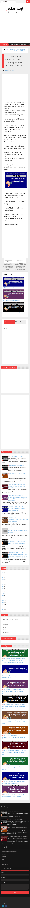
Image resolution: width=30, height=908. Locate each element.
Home (7, 49)
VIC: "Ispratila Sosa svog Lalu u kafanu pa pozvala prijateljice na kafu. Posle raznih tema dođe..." (14, 721)
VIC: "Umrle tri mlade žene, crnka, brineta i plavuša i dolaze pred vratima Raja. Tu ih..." (17, 486)
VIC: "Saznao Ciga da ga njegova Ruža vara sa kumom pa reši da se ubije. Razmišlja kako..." (14, 752)
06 (3, 600)
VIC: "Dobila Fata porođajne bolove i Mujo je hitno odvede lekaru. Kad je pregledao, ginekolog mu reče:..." (14, 691)
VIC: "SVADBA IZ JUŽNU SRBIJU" (16, 465)
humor (11, 49)
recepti (6, 624)
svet (5, 627)
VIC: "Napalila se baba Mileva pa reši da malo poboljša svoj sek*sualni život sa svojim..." (13, 767)
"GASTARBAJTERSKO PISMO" (16, 456)
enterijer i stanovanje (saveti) (11, 619)
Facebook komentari (21, 322)
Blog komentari (10, 322)
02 (3, 575)
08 (3, 582)
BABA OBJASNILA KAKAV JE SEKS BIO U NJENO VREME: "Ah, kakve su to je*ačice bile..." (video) (17, 530)
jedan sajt (15, 8)
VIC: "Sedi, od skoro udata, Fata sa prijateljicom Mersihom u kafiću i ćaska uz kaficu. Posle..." (13, 737)
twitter (3, 906)
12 (3, 579)
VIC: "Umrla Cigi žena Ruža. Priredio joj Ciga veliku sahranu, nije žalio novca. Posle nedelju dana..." (17, 508)
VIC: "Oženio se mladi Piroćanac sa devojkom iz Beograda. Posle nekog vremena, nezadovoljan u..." (14, 675)
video (5, 630)
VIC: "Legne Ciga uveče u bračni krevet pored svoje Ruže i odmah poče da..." (13, 795)
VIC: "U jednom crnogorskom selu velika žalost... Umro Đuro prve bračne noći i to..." (17, 475)
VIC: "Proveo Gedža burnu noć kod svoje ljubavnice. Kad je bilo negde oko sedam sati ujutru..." (14, 706)
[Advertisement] (15, 29)
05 (3, 602)
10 (3, 593)
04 (3, 605)
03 (3, 572)
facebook (6, 906)
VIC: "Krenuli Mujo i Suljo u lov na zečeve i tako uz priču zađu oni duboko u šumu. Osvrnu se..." (18, 519)
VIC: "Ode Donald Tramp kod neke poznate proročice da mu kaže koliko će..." (15, 50)
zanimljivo (6, 632)
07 (3, 584)
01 (3, 577)
